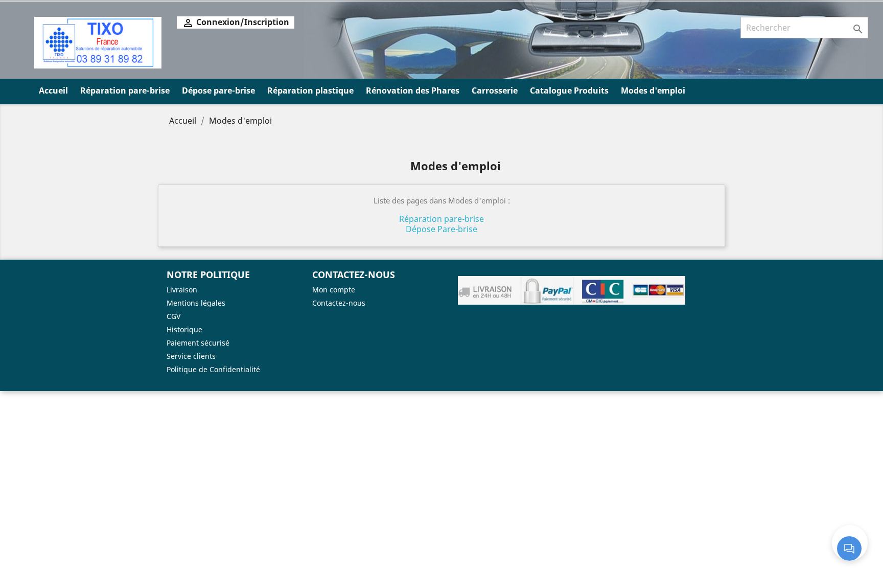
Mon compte (333, 289)
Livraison (182, 289)
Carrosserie (495, 90)
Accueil (53, 90)
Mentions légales (196, 303)
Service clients (191, 356)
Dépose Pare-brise (441, 229)
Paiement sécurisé (198, 343)
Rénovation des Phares (412, 90)
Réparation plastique (310, 90)
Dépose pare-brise (218, 90)
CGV (173, 316)
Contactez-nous (338, 303)
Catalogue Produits (569, 90)
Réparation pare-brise (125, 90)
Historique (184, 329)
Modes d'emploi (653, 90)
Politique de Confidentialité (213, 369)
